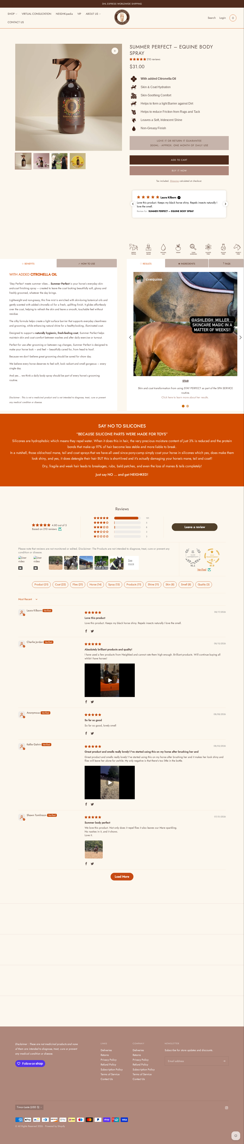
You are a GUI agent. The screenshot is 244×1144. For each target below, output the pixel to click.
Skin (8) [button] (170, 584)
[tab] (28, 263)
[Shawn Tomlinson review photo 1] (94, 849)
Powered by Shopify (55, 1126)
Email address (175, 1056)
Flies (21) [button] (78, 584)
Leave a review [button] (195, 527)
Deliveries (106, 1050)
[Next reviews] (225, 203)
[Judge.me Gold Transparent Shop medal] (212, 556)
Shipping (174, 181)
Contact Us (107, 1079)
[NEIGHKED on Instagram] (226, 1108)
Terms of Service (110, 1074)
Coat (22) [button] (60, 584)
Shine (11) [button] (153, 584)
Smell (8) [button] (186, 584)
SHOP (11, 14)
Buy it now (179, 170)
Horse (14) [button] (95, 584)
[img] (93, 612)
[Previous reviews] (132, 203)
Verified (201, 569)
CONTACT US (16, 22)
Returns (105, 1055)
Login (222, 18)
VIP (79, 14)
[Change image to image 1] (23, 161)
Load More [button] (122, 876)
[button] (138, 59)
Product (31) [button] (41, 584)
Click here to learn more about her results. (185, 397)
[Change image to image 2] (41, 161)
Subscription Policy (112, 1069)
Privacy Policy (108, 1060)
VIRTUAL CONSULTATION (36, 14)
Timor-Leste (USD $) (28, 1107)
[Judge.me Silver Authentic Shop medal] (193, 556)
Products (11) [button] (134, 584)
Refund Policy (108, 1064)
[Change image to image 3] (59, 161)
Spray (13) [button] (114, 584)
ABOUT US (92, 14)
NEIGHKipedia (64, 14)
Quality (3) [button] (203, 584)
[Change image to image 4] (78, 161)
